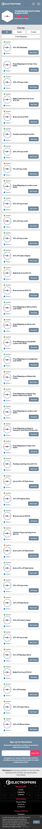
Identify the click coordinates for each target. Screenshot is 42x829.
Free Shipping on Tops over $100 (24, 446)
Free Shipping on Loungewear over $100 (25, 360)
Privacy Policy (21, 802)
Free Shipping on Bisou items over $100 (25, 308)
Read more (24, 827)
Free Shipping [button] (21, 36)
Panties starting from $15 (23, 134)
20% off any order (20, 82)
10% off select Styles (21, 256)
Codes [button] (33, 32)
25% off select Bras (21, 707)
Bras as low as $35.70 (22, 290)
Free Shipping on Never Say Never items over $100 (24, 394)
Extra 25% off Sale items (23, 568)
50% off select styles (22, 620)
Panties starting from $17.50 (25, 464)
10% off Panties (19, 689)
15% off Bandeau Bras (22, 655)
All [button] (7, 32)
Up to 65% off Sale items (23, 481)
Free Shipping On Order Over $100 (25, 65)
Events (21, 790)
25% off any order (20, 585)
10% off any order (20, 204)
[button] (33, 4)
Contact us (21, 807)
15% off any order (20, 637)
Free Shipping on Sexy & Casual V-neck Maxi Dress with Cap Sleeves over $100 (25, 429)
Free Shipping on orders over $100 (25, 186)
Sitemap (21, 794)
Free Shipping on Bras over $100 (24, 325)
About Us (21, 804)
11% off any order (20, 169)
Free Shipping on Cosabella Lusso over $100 (24, 342)
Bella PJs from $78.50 (22, 672)
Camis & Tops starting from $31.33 (24, 533)
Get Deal (34, 70)
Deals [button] (19, 32)
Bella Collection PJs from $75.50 (23, 99)
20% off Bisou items (21, 724)
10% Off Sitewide (20, 47)
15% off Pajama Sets (21, 499)
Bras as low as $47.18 (21, 516)
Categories (21, 792)
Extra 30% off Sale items (23, 551)
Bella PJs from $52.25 (22, 273)
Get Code (33, 52)
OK (36, 822)
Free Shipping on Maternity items (24, 377)
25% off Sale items (20, 603)
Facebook (21, 814)
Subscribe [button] (35, 753)
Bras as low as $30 (20, 117)
